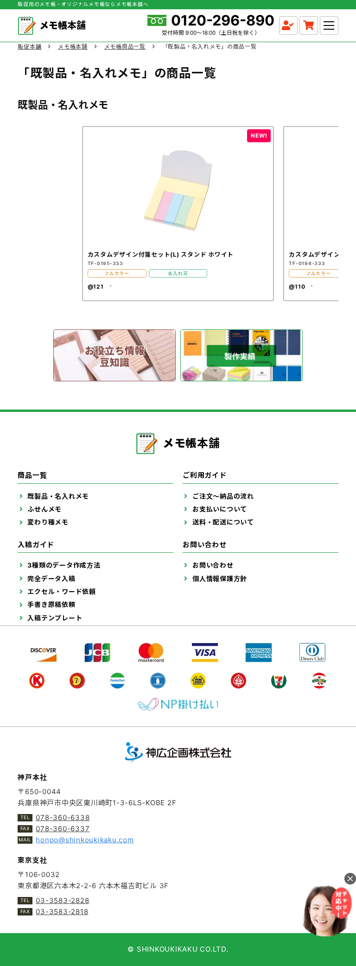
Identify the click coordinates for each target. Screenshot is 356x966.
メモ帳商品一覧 (125, 46)
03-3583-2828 (62, 900)
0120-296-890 (222, 20)
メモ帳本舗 (73, 46)
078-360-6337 (62, 828)
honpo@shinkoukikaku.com (85, 839)
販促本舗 (29, 46)
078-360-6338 (62, 817)
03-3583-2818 (62, 911)
